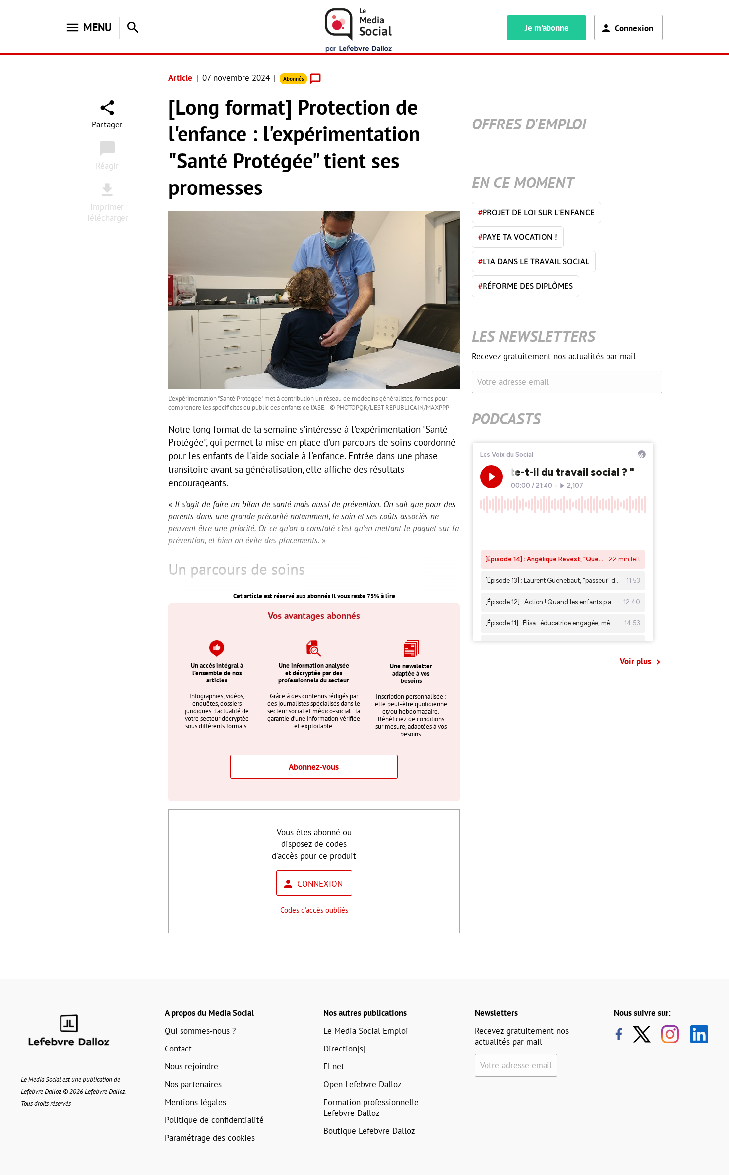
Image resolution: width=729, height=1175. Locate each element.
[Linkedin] (695, 1034)
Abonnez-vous (314, 766)
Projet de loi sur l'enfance (536, 212)
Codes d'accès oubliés (314, 910)
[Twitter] (644, 1034)
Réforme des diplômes (525, 285)
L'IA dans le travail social (533, 261)
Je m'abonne (547, 27)
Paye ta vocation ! (517, 236)
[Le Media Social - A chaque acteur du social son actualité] (358, 30)
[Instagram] (670, 1034)
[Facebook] (619, 1034)
